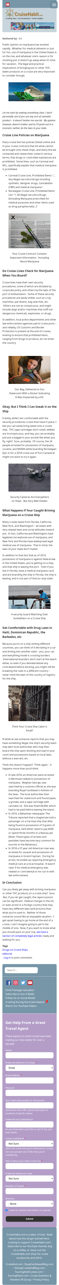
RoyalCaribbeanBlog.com (39, 1264)
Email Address (12, 1075)
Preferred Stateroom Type (18, 1173)
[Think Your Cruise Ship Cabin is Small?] (29, 703)
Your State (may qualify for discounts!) (24, 1100)
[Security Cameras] (29, 478)
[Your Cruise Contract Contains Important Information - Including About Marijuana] (29, 230)
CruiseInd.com (14, 1264)
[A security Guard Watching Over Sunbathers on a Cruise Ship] (29, 597)
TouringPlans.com (18, 1275)
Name (8, 1050)
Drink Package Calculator (19, 990)
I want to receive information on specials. (30, 1210)
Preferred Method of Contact (20, 1062)
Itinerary (9, 1198)
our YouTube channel (35, 1246)
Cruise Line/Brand (14, 1138)
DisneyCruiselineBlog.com (29, 1268)
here (46, 1238)
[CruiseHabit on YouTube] (8, 5)
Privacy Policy (41, 1279)
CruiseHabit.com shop (23, 1254)
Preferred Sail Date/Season (19, 1119)
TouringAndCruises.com (29, 1272)
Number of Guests (14, 1186)
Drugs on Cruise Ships (15, 949)
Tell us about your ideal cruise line (23, 1161)
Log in (7, 957)
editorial (7, 953)
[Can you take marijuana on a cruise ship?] (29, 91)
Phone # (9, 1087)
